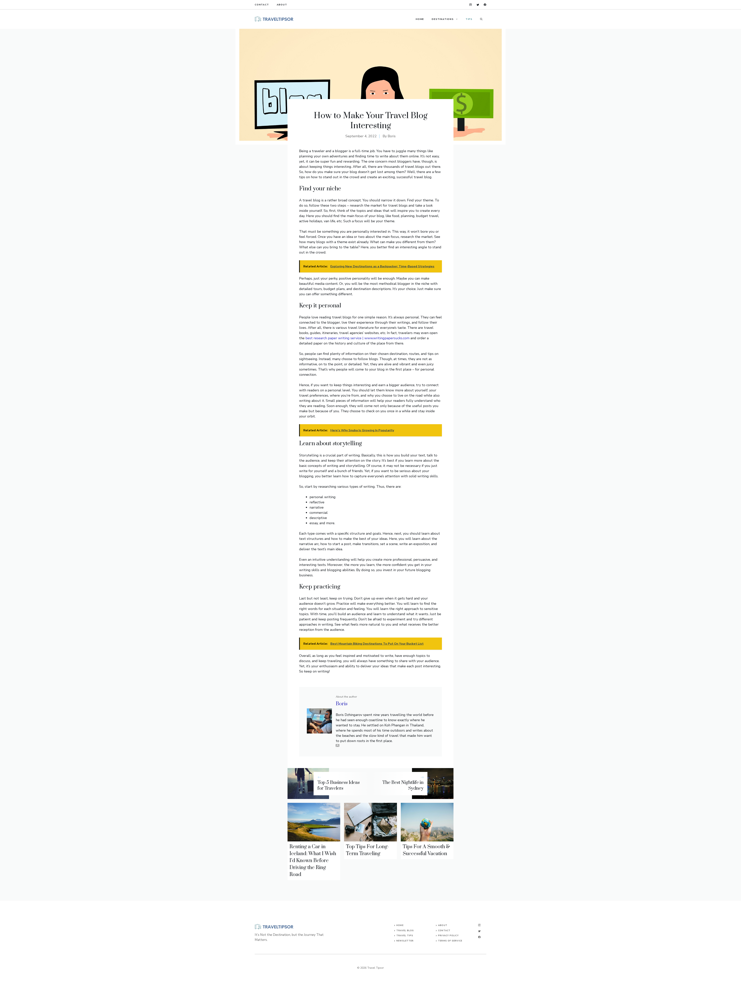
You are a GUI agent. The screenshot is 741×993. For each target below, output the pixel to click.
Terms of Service (450, 940)
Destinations (443, 19)
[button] (481, 19)
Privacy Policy (448, 935)
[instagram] (470, 4)
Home (420, 19)
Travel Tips (404, 935)
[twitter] (478, 4)
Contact (262, 4)
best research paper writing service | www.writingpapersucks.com (357, 338)
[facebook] (485, 4)
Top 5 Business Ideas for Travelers (338, 785)
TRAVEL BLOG (405, 930)
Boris (392, 136)
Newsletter (405, 940)
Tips (469, 19)
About (282, 4)
